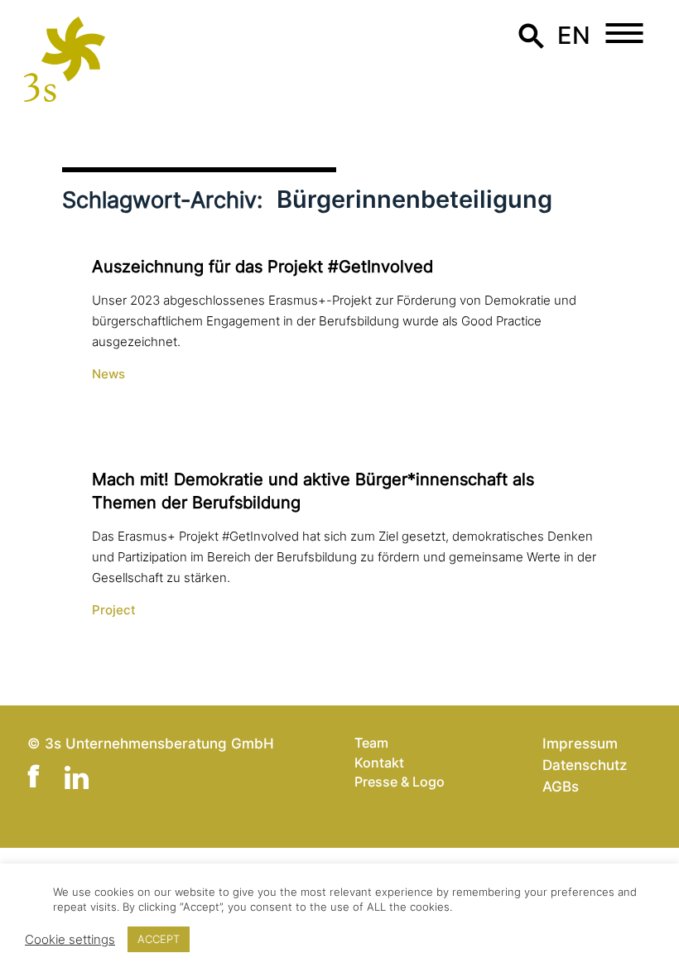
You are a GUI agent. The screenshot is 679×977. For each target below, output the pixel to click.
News (108, 374)
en (573, 35)
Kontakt (379, 762)
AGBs (560, 786)
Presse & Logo (399, 781)
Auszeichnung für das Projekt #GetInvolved (262, 267)
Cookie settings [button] (70, 939)
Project (114, 610)
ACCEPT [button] (158, 939)
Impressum (580, 743)
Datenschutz (584, 764)
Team (371, 742)
